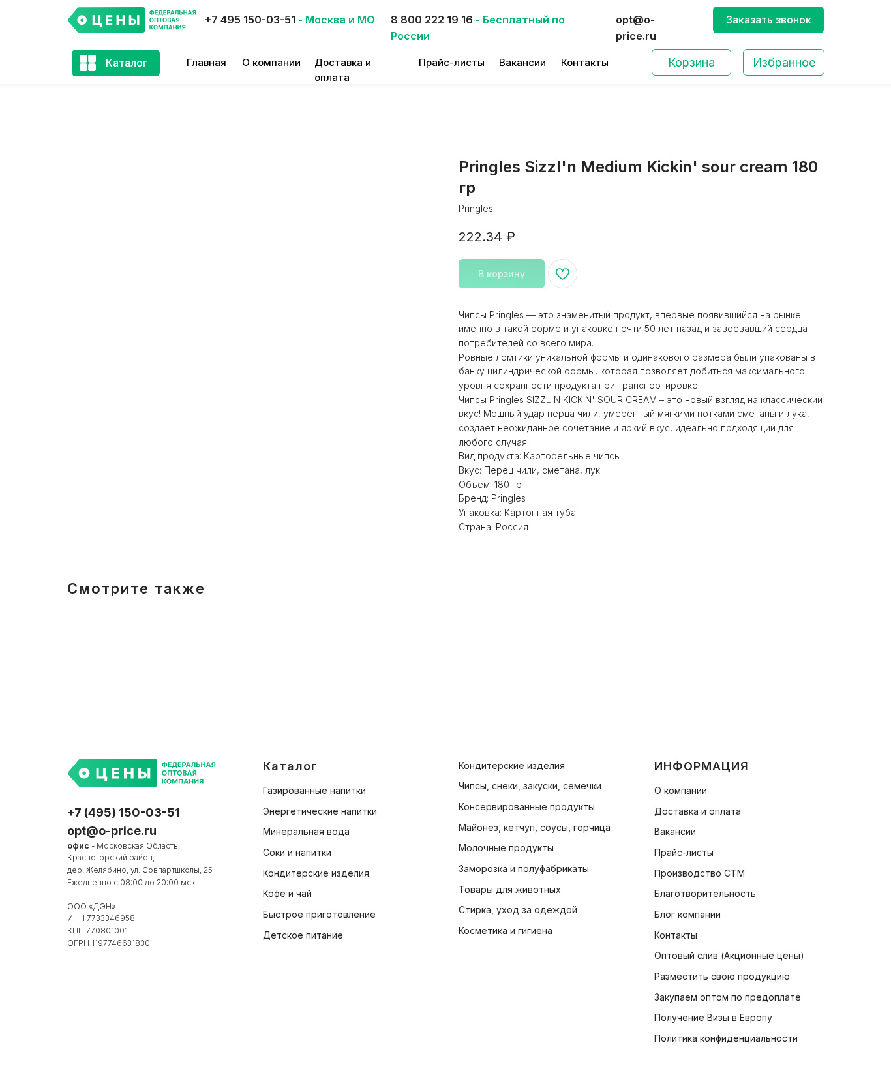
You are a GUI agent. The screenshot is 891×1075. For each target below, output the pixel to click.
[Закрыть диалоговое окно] (870, 21)
